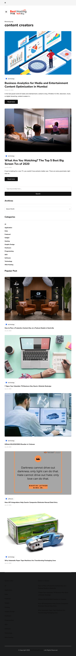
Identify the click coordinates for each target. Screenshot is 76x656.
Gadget (7, 238)
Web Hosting (9, 265)
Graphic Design (10, 244)
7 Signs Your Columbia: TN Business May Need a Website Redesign (28, 386)
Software (8, 258)
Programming (9, 251)
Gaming (7, 241)
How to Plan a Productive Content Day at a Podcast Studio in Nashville (29, 328)
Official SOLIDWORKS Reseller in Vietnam (20, 444)
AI (5, 224)
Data (6, 231)
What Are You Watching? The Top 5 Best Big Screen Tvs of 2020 (34, 162)
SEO (6, 255)
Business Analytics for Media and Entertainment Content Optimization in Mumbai (36, 85)
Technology (8, 261)
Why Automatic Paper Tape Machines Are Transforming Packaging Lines (30, 560)
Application (8, 228)
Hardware (8, 248)
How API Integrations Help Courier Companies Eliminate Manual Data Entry (31, 502)
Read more (11, 102)
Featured (7, 234)
